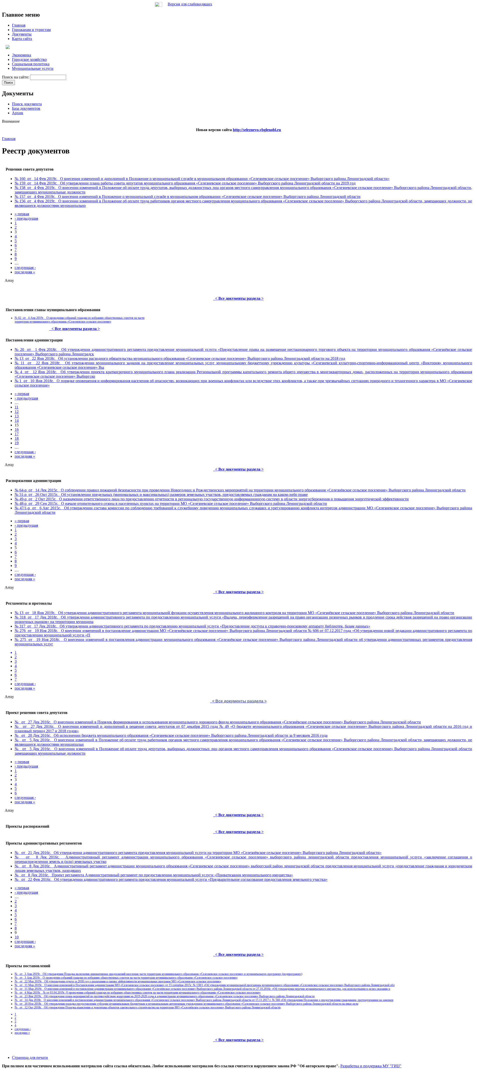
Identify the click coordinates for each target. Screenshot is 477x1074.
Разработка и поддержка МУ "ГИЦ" (370, 1066)
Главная (8, 139)
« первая (22, 214)
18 (17, 438)
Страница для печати (30, 1057)
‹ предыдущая (26, 218)
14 (17, 420)
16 (17, 429)
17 (17, 434)
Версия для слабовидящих (190, 4)
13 (17, 416)
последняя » (25, 272)
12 (17, 411)
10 (17, 937)
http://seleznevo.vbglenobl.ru (257, 130)
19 (17, 443)
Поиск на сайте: (16, 77)
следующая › (25, 267)
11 (16, 407)
